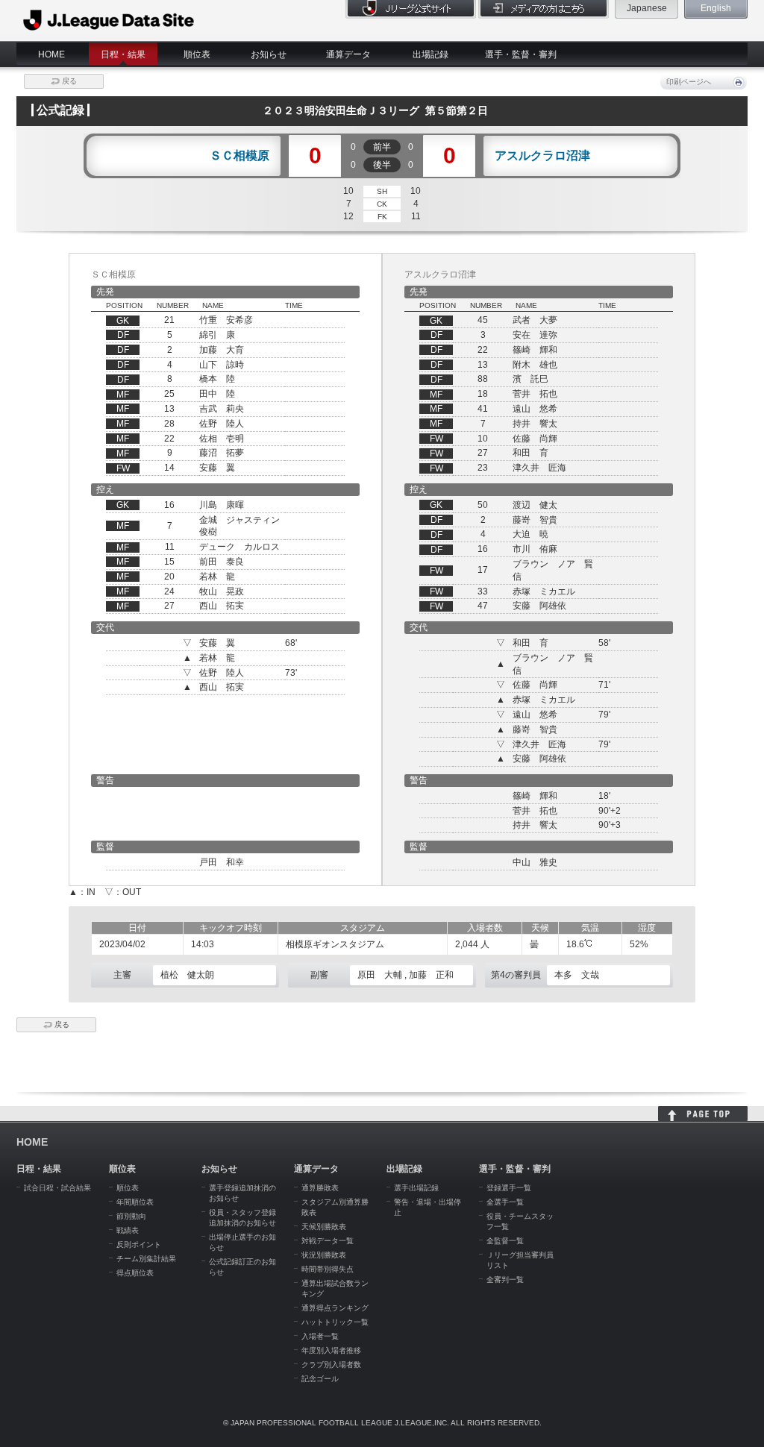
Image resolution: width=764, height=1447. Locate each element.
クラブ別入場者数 (331, 1364)
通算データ (348, 54)
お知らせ (268, 54)
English (716, 8)
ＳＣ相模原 (239, 156)
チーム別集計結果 (146, 1259)
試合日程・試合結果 (57, 1188)
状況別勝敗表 (323, 1255)
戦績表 (127, 1230)
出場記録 (430, 54)
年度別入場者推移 (331, 1350)
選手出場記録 (416, 1188)
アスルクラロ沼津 (542, 156)
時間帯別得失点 (327, 1269)
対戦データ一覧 (327, 1241)
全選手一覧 (505, 1202)
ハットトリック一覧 (335, 1322)
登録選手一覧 (508, 1188)
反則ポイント (138, 1244)
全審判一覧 (505, 1279)
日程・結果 (123, 54)
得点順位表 (135, 1273)
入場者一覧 (320, 1336)
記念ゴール (320, 1379)
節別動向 (131, 1216)
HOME (51, 54)
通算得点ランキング (335, 1308)
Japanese (647, 8)
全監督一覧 (505, 1241)
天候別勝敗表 (323, 1226)
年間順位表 (135, 1202)
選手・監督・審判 (521, 54)
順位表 (197, 54)
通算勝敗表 (320, 1188)
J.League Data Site (109, 20)
